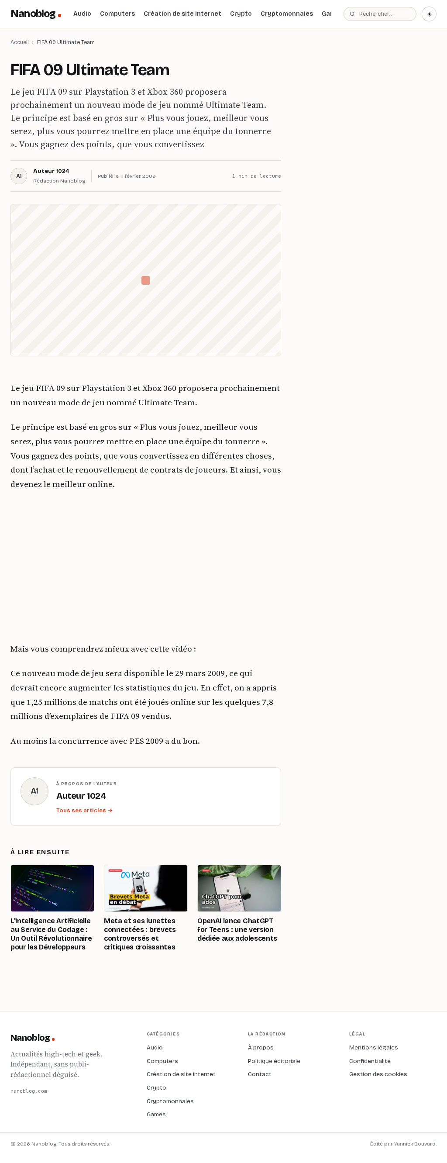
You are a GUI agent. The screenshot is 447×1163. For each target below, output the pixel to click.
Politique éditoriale (274, 1061)
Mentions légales (373, 1047)
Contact (260, 1074)
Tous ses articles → (84, 810)
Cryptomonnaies (287, 13)
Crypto (241, 13)
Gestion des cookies (378, 1074)
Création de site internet (182, 13)
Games (156, 1114)
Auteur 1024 (51, 171)
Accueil (19, 42)
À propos (261, 1047)
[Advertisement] (145, 566)
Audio (82, 13)
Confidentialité (370, 1061)
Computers (117, 13)
